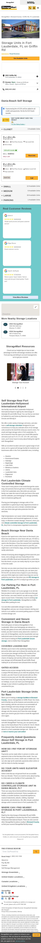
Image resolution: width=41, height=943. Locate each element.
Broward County (16, 16)
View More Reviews (20, 297)
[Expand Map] (20, 310)
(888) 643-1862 (17, 856)
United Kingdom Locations (13, 886)
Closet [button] (22, 129)
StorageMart (5, 16)
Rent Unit (31, 155)
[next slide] (25, 387)
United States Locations (12, 877)
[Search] (36, 852)
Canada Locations (10, 881)
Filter (7, 120)
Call (31, 178)
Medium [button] (22, 191)
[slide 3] (23, 388)
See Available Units (20, 58)
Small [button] (22, 186)
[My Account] (34, 7)
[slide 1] (18, 388)
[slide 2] (20, 388)
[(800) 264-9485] (30, 7)
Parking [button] (22, 200)
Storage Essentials (10, 872)
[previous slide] (15, 387)
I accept (36, 935)
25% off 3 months (9, 150)
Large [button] (22, 195)
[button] (4, 28)
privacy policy (20, 941)
